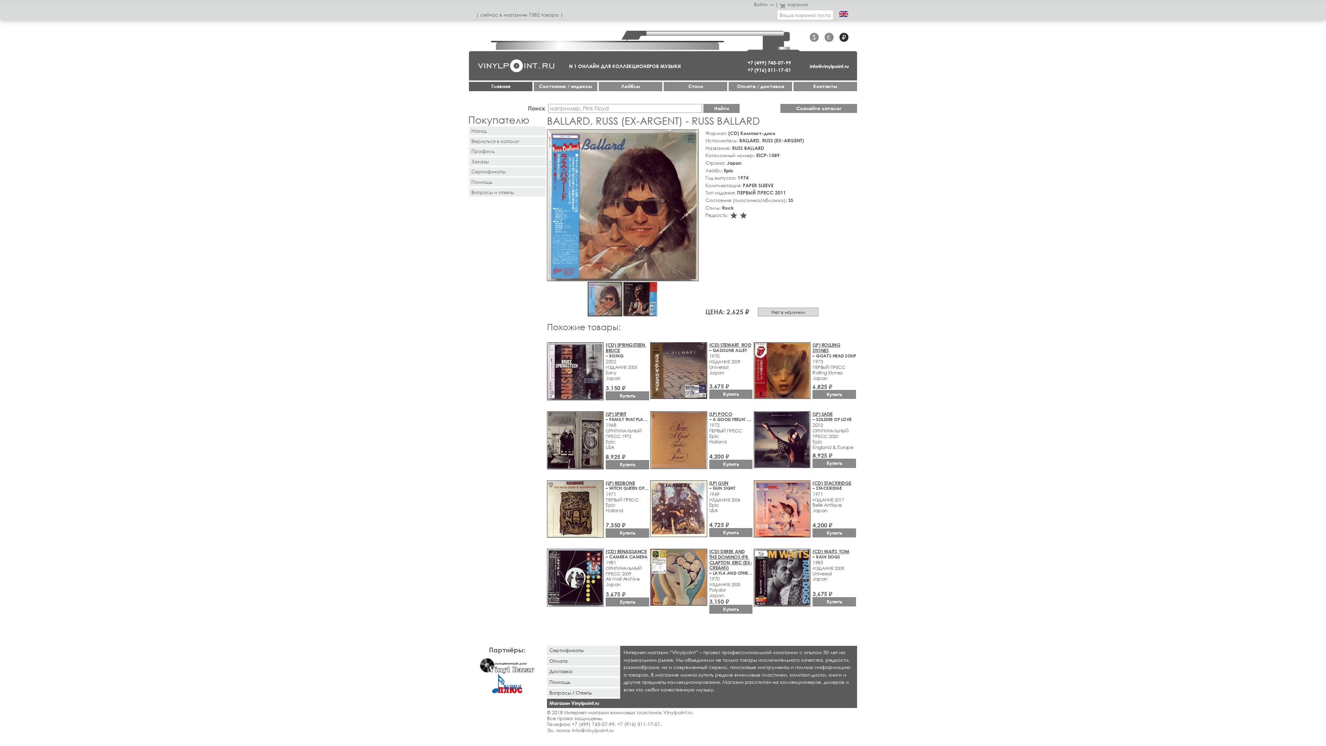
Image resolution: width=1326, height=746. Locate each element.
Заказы (480, 161)
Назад (479, 131)
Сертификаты (488, 171)
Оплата (558, 661)
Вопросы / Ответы (570, 693)
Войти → (764, 4)
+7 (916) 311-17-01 (769, 70)
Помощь (481, 182)
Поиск (536, 108)
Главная (500, 86)
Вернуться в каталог (495, 141)
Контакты (825, 86)
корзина (798, 4)
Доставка (561, 671)
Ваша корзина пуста (805, 15)
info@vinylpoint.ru (829, 66)
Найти (721, 108)
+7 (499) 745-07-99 (769, 63)
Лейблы (630, 86)
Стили (695, 86)
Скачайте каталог (819, 108)
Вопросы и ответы (492, 192)
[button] (692, 136)
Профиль (483, 151)
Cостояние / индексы (565, 86)
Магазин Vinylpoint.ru (574, 703)
